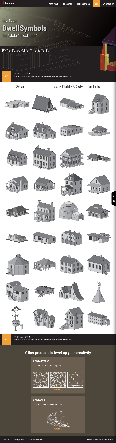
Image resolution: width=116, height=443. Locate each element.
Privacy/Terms (19, 440)
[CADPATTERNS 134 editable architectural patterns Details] (58, 357)
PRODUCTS (67, 4)
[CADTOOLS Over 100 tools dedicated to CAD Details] (58, 396)
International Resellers (36, 440)
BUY (96, 4)
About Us (6, 440)
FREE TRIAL (53, 4)
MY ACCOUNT (108, 4)
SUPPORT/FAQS (83, 4)
